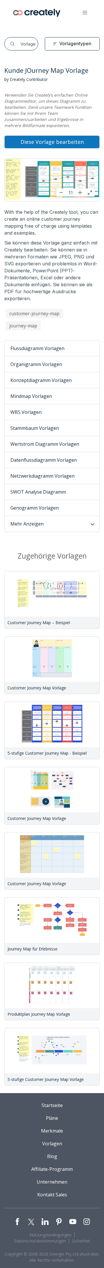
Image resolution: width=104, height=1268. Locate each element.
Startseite (52, 1105)
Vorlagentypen (75, 43)
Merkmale (52, 1131)
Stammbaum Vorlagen (34, 428)
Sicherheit (81, 1241)
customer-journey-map (34, 313)
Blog (52, 1156)
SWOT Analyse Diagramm (38, 492)
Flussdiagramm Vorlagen (37, 348)
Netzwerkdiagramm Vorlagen (42, 476)
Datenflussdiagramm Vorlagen (43, 460)
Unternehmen (52, 1182)
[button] (85, 13)
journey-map (23, 326)
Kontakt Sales (52, 1194)
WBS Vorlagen (26, 412)
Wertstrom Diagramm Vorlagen (44, 444)
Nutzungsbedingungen (50, 1235)
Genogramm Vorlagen (34, 508)
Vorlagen (52, 1143)
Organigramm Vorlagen (36, 364)
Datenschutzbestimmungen (40, 1241)
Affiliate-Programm (52, 1169)
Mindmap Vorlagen (31, 396)
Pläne (52, 1118)
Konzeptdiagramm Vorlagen (41, 380)
